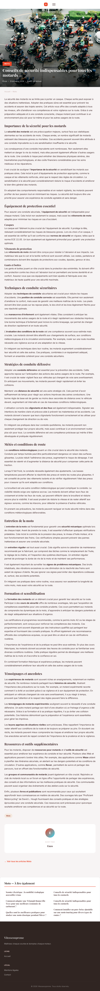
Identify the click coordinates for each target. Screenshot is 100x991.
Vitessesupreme (14, 937)
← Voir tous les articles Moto (17, 861)
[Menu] (54, 4)
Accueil (7, 91)
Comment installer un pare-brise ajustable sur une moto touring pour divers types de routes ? (73, 912)
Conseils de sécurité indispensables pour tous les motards (72, 893)
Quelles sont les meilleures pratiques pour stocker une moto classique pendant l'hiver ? (26, 913)
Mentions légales (11, 970)
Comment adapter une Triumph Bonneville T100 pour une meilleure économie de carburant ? (25, 904)
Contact (7, 975)
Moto (7, 64)
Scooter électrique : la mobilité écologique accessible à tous (25, 893)
